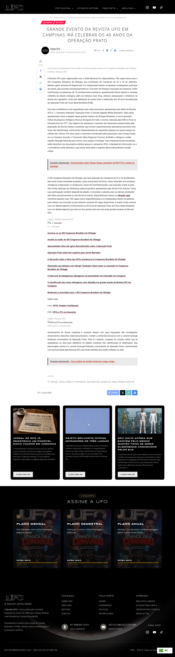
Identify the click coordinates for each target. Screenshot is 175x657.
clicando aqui (124, 195)
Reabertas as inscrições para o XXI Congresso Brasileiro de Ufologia (79, 292)
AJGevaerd (47, 22)
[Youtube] (154, 7)
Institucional (63, 8)
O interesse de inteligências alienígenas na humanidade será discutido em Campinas (87, 276)
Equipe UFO (55, 49)
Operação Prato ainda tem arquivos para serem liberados (74, 252)
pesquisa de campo (109, 382)
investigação (80, 382)
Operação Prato (93, 382)
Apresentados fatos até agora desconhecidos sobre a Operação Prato (80, 246)
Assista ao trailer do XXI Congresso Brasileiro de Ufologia (74, 239)
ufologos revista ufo (126, 382)
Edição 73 (70, 382)
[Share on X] (107, 50)
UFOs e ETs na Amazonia (64, 312)
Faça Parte (108, 8)
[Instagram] (147, 7)
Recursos (127, 8)
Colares (62, 382)
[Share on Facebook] (103, 50)
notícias (60, 22)
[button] (64, 8)
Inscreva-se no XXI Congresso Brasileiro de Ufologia (72, 233)
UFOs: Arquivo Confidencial (65, 305)
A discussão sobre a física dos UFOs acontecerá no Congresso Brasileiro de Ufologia (87, 259)
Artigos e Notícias (87, 8)
